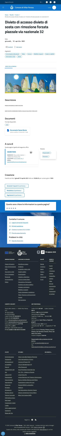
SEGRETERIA (11, 152)
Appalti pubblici (22, 272)
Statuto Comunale (10, 395)
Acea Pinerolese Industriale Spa (26, 370)
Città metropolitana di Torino (25, 359)
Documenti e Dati (9, 272)
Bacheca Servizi (9, 393)
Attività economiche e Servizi (52, 286)
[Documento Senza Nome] (8, 130)
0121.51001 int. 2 (19, 158)
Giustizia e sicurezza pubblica (25, 285)
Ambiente (20, 267)
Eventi (51, 266)
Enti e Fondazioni (9, 274)
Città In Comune (38, 427)
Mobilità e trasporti (23, 290)
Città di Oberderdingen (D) (25, 364)
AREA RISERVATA (30, 433)
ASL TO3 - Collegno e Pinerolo (26, 372)
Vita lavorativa (22, 300)
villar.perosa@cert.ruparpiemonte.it (17, 320)
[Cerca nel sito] (54, 7)
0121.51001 (10, 312)
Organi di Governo (9, 264)
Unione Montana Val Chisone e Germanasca (29, 377)
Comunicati (43, 277)
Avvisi (17, 15)
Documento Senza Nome (18, 130)
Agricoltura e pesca (23, 264)
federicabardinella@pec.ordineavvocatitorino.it (43, 347)
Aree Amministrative (10, 267)
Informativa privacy (10, 398)
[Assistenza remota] (44, 427)
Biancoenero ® (44, 429)
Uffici (6, 269)
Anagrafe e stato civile (24, 269)
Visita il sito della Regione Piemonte (27, 357)
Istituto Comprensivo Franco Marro (27, 393)
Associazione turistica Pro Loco (26, 382)
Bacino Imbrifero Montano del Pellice (28, 380)
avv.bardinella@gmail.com (42, 343)
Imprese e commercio (23, 287)
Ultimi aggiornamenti (10, 408)
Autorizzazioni (21, 274)
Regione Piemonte (9, 2)
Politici (6, 282)
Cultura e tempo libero (24, 279)
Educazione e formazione (24, 282)
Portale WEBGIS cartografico (25, 385)
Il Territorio (52, 271)
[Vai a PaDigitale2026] (46, 252)
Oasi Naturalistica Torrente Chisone (27, 390)
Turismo (20, 297)
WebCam (20, 388)
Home (6, 15)
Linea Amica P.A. (22, 375)
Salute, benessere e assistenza (26, 292)
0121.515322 (11, 314)
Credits (7, 405)
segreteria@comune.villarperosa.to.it (16, 162)
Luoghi (51, 268)
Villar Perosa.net (22, 367)
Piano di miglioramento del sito (9, 369)
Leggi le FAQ (8, 375)
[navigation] (3, 7)
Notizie (42, 264)
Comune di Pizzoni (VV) (24, 362)
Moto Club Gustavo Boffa (24, 395)
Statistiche (8, 411)
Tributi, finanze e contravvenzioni (26, 295)
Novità (12, 15)
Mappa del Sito (9, 413)
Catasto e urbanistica (23, 277)
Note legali (8, 400)
